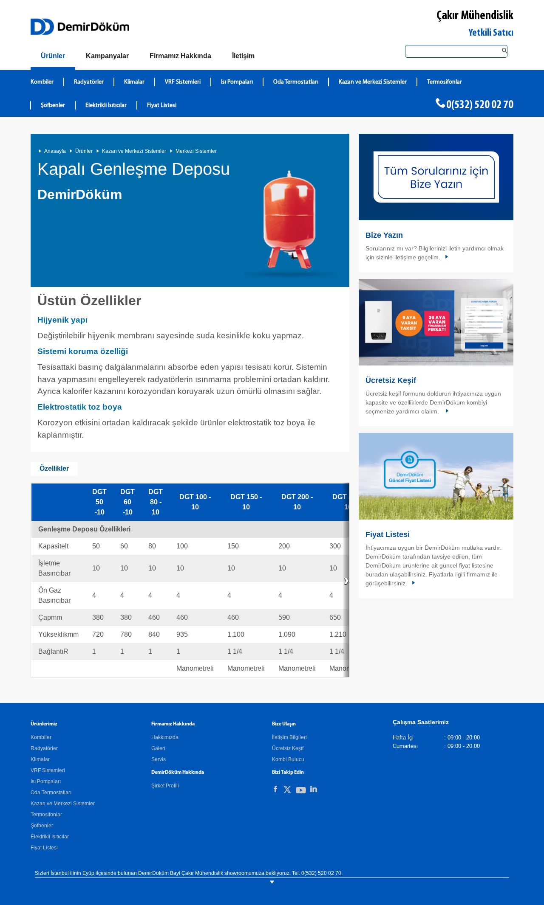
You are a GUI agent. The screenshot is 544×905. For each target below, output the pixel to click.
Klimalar (134, 82)
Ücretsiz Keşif (391, 380)
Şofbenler (53, 105)
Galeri (158, 748)
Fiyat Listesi (161, 105)
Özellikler (54, 468)
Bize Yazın (384, 235)
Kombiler (42, 82)
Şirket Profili (165, 786)
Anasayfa (55, 151)
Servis (158, 759)
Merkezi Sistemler (196, 151)
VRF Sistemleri (183, 82)
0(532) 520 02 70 (479, 105)
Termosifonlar (444, 82)
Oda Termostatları (295, 82)
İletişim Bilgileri (289, 737)
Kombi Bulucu (288, 759)
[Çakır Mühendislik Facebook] (275, 789)
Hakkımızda (164, 737)
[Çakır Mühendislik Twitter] (287, 791)
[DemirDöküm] (80, 27)
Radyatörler (89, 82)
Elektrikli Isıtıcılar (106, 105)
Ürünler (84, 151)
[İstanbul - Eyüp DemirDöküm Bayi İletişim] (436, 177)
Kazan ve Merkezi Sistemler (373, 82)
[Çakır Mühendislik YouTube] (301, 791)
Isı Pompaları (237, 82)
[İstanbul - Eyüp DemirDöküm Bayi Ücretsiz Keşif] (436, 322)
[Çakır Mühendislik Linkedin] (313, 789)
